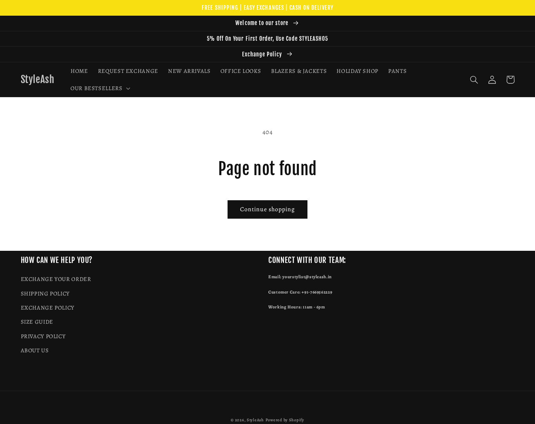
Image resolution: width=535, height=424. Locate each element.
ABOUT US (35, 350)
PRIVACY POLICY (43, 336)
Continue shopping (267, 209)
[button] (99, 88)
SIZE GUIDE (37, 322)
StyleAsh (255, 420)
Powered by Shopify (285, 420)
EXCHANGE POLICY (47, 308)
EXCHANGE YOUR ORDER (56, 279)
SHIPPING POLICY (45, 293)
